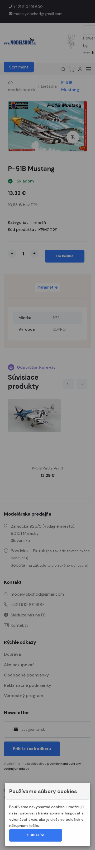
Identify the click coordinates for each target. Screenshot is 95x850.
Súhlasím (35, 835)
